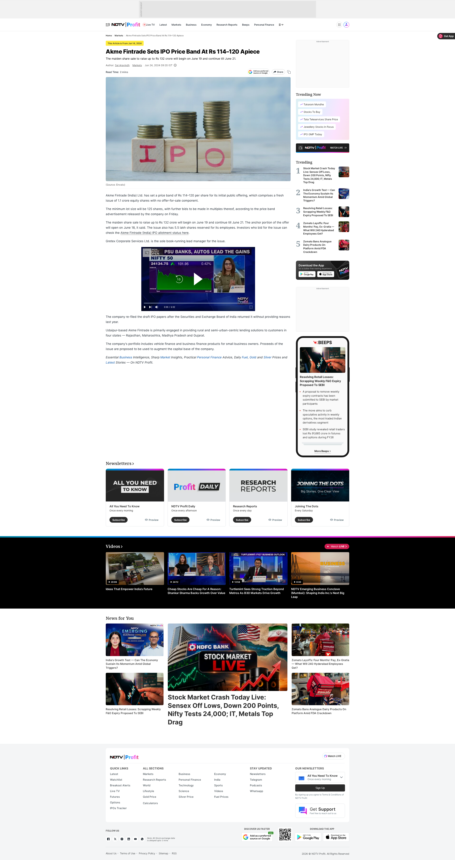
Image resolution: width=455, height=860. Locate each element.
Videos (218, 791)
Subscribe (118, 519)
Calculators (150, 803)
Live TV (150, 24)
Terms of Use (127, 853)
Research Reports (226, 24)
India (217, 779)
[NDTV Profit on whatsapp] (142, 839)
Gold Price (149, 796)
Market (165, 357)
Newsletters (258, 774)
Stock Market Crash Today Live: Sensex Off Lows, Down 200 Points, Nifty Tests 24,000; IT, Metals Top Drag (223, 709)
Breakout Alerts (120, 785)
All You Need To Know (124, 506)
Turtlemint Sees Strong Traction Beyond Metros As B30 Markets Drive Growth (256, 591)
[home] (126, 22)
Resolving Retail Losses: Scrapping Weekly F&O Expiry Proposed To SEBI (133, 711)
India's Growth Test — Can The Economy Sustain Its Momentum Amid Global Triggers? (132, 663)
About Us (111, 853)
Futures (115, 796)
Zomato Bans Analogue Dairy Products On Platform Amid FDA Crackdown (319, 711)
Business (191, 24)
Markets (176, 24)
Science (184, 791)
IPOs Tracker (118, 808)
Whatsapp (256, 791)
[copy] (289, 72)
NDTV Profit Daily (183, 506)
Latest (163, 24)
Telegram (256, 779)
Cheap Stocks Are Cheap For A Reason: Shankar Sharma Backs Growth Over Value (196, 591)
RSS (174, 853)
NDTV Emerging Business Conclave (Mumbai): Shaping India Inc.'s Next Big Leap (317, 593)
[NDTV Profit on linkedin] (128, 839)
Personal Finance (264, 24)
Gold (253, 357)
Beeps (246, 24)
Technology (186, 785)
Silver (267, 357)
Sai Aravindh (122, 65)
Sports (218, 785)
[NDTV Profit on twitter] (115, 839)
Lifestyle (148, 791)
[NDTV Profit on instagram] (122, 839)
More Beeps (321, 451)
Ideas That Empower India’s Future (129, 589)
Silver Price (186, 796)
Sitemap (163, 853)
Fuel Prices (221, 796)
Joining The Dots (306, 506)
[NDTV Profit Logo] (124, 756)
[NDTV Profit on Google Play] (308, 836)
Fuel (245, 357)
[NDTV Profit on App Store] (336, 836)
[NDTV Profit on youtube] (135, 839)
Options (115, 802)
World (146, 785)
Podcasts (256, 785)
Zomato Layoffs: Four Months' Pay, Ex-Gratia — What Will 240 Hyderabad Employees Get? (320, 663)
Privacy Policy (147, 853)
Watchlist (116, 779)
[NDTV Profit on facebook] (108, 839)
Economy (206, 24)
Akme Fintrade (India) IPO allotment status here (155, 233)
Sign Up (320, 787)
